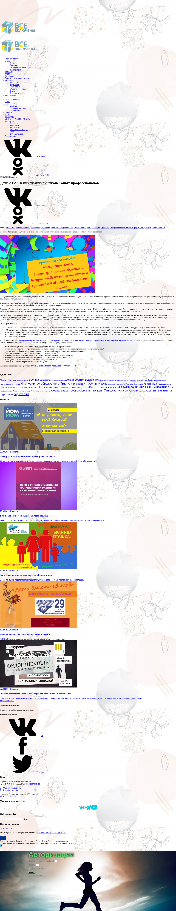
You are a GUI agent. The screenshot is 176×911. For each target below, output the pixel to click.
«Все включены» (7, 784)
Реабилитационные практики (41, 391)
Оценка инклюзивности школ (17, 78)
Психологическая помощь (21, 391)
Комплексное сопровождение (116, 384)
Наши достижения (18, 67)
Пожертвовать (6, 828)
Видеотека (14, 82)
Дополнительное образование (127, 380)
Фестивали (141, 391)
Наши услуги (15, 70)
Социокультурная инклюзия (87, 390)
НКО (40, 387)
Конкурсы (129, 384)
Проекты (171, 387)
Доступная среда (142, 380)
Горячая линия (11, 59)
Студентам (132, 391)
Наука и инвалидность (53, 387)
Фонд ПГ (149, 391)
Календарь (9, 76)
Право (153, 387)
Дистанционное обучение (109, 380)
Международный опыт (29, 387)
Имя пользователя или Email (41, 861)
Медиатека (9, 80)
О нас (7, 61)
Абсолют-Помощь (7, 380)
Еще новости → (7, 701)
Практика (105, 228)
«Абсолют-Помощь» (19, 89)
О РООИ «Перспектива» (11, 788)
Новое (85, 387)
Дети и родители (76, 379)
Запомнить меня (38, 869)
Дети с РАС (10, 228)
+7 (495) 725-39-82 (8, 796)
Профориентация (6, 391)
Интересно (101, 383)
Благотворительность (21, 380)
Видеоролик (45, 380)
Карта (7, 74)
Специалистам (158, 228)
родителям (146, 228)
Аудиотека (14, 85)
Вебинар (34, 379)
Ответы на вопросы (82, 228)
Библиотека (15, 87)
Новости (8, 72)
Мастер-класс (17, 387)
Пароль (31, 865)
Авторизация (10, 95)
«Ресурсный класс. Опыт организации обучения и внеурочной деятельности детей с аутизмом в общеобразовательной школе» (75, 340)
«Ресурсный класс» (16, 309)
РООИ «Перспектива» (31, 784)
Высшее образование (58, 380)
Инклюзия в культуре (85, 384)
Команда (13, 65)
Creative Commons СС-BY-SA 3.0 (51, 833)
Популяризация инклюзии (135, 386)
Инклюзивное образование (28, 228)
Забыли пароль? (35, 876)
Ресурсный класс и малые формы (125, 228)
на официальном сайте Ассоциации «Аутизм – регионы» (56, 366)
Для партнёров (16, 93)
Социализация (60, 390)
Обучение (92, 387)
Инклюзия (45, 228)
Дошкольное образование (157, 380)
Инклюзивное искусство (10, 384)
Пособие (96, 228)
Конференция (150, 384)
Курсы (12, 91)
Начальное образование (62, 228)
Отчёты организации (9, 790)
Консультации (138, 384)
